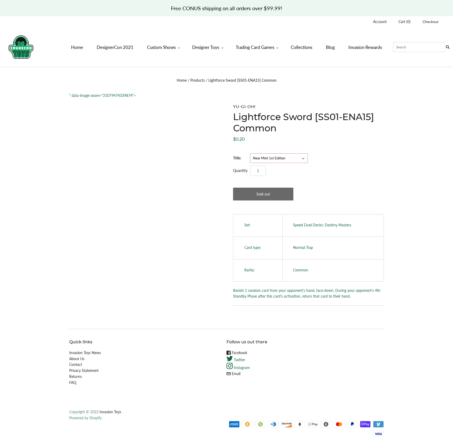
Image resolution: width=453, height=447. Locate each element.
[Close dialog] (313, 184)
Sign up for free (265, 247)
